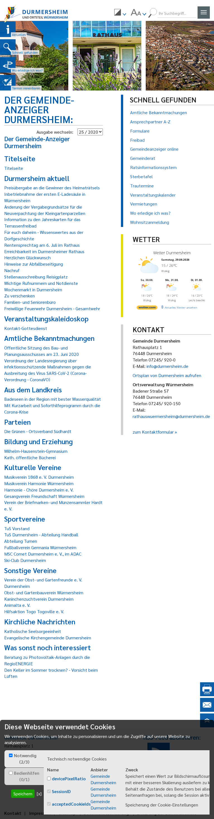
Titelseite (13, 168)
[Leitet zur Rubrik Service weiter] (8, 65)
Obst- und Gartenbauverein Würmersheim (43, 592)
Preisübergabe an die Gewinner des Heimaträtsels (52, 187)
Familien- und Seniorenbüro (30, 302)
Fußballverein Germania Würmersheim (40, 547)
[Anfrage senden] (207, 710)
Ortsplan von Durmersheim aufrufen (167, 375)
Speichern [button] (22, 793)
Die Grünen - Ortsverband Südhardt (37, 431)
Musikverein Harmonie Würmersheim (39, 483)
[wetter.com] (147, 308)
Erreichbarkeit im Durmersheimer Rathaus (44, 251)
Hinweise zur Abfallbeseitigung (33, 264)
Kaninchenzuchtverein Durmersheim (39, 599)
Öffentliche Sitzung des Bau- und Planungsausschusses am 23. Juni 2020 (41, 351)
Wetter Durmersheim (171, 252)
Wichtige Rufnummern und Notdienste (41, 283)
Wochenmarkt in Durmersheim (33, 289)
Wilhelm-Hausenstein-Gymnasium (35, 451)
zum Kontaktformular (153, 432)
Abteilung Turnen (20, 541)
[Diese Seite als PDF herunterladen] (207, 694)
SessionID (61, 791)
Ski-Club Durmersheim (25, 560)
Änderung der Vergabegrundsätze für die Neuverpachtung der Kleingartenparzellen (44, 210)
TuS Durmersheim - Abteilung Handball (41, 534)
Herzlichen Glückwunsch (27, 257)
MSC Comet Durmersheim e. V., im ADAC (42, 554)
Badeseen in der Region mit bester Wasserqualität (52, 399)
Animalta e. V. (17, 605)
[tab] (24, 758)
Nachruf (12, 270)
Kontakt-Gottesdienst (25, 328)
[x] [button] (39, 793)
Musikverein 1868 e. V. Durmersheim (39, 477)
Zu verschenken (19, 296)
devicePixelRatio (69, 778)
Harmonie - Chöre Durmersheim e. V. (39, 490)
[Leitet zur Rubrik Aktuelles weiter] (8, 29)
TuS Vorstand (17, 528)
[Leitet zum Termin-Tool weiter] (8, 83)
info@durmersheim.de (167, 366)
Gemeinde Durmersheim (103, 779)
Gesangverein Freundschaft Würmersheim (44, 496)
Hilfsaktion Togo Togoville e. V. (34, 611)
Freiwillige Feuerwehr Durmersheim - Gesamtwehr (52, 308)
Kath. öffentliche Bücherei (30, 457)
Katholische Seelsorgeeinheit (32, 631)
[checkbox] (11, 755)
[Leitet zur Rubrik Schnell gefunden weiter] (8, 47)
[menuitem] (120, 13)
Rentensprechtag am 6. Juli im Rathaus (42, 245)
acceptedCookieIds (71, 804)
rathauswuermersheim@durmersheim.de (171, 416)
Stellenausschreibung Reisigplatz (36, 277)
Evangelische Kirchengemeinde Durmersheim (47, 637)
